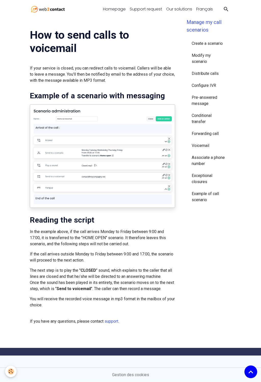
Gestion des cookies (130, 374)
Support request (146, 9)
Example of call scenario (205, 196)
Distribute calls (205, 73)
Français (204, 9)
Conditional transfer (202, 118)
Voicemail (200, 145)
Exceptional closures (202, 178)
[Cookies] (11, 371)
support (111, 321)
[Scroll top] (250, 371)
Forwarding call (205, 133)
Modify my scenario (201, 58)
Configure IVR (204, 85)
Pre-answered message (204, 100)
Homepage (114, 9)
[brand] (49, 9)
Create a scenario (207, 43)
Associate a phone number (208, 160)
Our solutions (179, 9)
